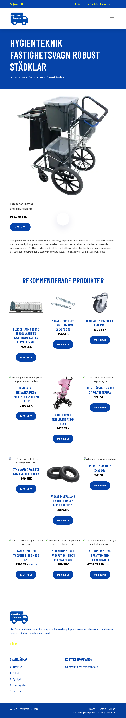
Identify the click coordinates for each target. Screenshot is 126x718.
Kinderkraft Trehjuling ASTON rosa (63, 419)
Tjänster (17, 666)
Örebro (81, 4)
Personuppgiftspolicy (84, 712)
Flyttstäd (17, 691)
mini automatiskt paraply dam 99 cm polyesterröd (63, 555)
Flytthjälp (29, 203)
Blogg (92, 708)
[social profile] (22, 4)
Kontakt (102, 708)
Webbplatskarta (106, 712)
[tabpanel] (63, 144)
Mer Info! (20, 227)
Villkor (112, 708)
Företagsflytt (20, 685)
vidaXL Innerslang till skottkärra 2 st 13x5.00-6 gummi (63, 500)
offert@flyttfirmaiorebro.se (101, 4)
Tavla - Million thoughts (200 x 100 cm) (26, 555)
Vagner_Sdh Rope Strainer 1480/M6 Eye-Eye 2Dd (63, 325)
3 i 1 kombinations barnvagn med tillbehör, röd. (100, 555)
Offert (16, 672)
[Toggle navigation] (112, 19)
